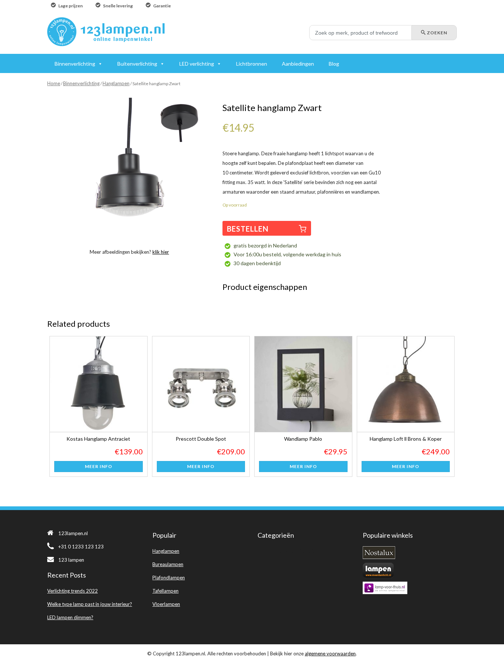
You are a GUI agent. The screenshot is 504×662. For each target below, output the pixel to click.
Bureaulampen (167, 564)
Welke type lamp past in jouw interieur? (89, 604)
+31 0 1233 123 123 (81, 547)
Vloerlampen (166, 604)
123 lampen (71, 560)
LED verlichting (196, 63)
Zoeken (436, 32)
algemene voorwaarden (330, 653)
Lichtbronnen (251, 63)
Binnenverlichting (81, 83)
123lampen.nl (73, 533)
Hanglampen (116, 83)
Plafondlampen (168, 577)
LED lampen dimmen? (70, 617)
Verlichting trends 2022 (72, 591)
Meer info (98, 466)
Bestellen (248, 228)
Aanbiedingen (298, 63)
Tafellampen (165, 591)
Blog (334, 63)
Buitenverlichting (137, 63)
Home (53, 83)
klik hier (160, 252)
